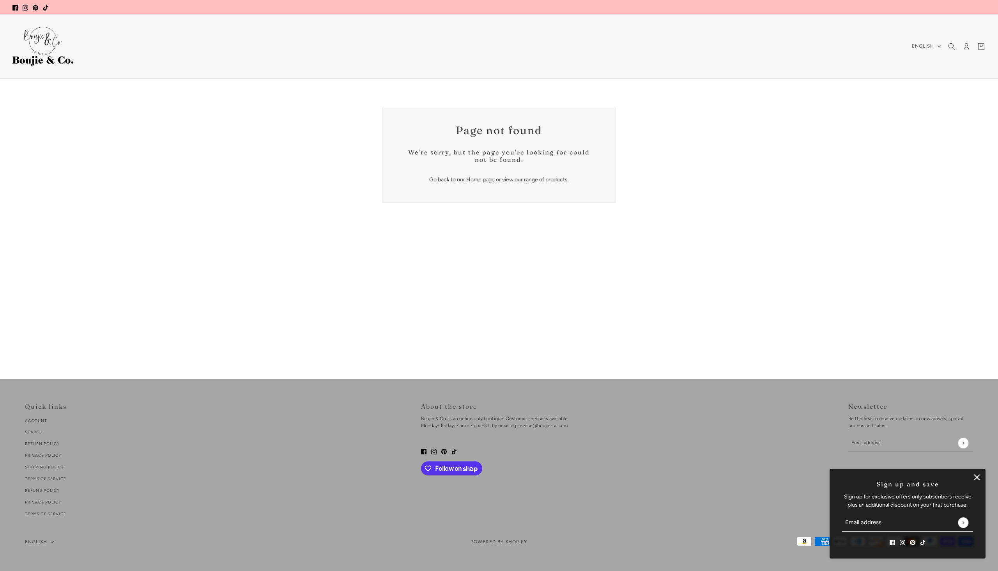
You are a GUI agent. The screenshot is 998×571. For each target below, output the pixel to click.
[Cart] (981, 46)
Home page (480, 179)
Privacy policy (43, 502)
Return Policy (42, 443)
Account (36, 420)
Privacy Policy (43, 455)
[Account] (966, 46)
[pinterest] (35, 7)
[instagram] (25, 7)
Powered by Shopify (499, 541)
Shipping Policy (44, 467)
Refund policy (42, 490)
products (556, 179)
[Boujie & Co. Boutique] (42, 46)
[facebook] (15, 7)
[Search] (951, 46)
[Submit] (963, 522)
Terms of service (45, 513)
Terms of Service (45, 478)
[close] (977, 477)
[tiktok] (45, 7)
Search (34, 431)
